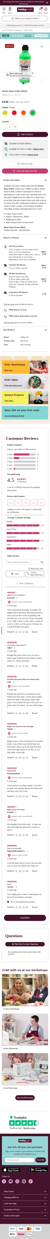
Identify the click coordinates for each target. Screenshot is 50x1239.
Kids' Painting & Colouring (11, 30)
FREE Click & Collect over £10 (33, 25)
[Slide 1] (23, 83)
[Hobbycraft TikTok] (31, 1181)
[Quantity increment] (15, 126)
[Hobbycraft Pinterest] (24, 1181)
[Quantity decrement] (4, 126)
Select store (38, 149)
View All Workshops (25, 1098)
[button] (25, 64)
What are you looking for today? (26, 18)
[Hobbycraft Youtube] (11, 1181)
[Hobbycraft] (25, 10)
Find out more (9, 304)
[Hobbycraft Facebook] (4, 1181)
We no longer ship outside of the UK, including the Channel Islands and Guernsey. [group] (23, 3)
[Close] (47, 3)
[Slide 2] (27, 83)
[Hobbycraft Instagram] (17, 1181)
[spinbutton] (9, 126)
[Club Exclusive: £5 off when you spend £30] (25, 35)
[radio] (5, 113)
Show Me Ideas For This (27, 171)
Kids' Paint (28, 30)
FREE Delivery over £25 (14, 25)
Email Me (40, 1160)
